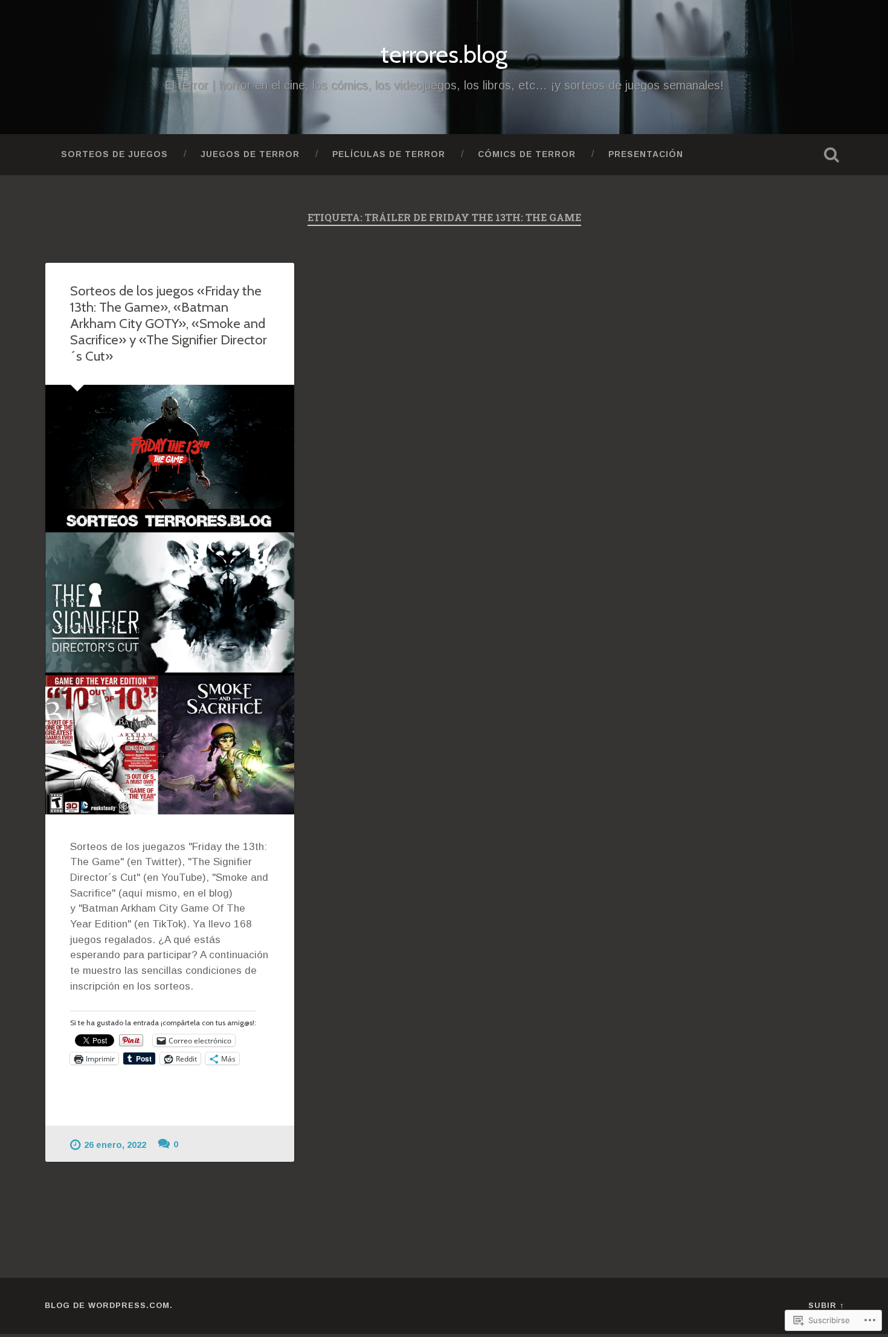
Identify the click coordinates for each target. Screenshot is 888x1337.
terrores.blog (444, 54)
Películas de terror (388, 154)
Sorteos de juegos (114, 154)
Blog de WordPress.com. (109, 1305)
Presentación (645, 154)
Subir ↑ (826, 1305)
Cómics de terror (527, 154)
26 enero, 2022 (115, 1145)
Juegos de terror (250, 154)
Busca (832, 154)
